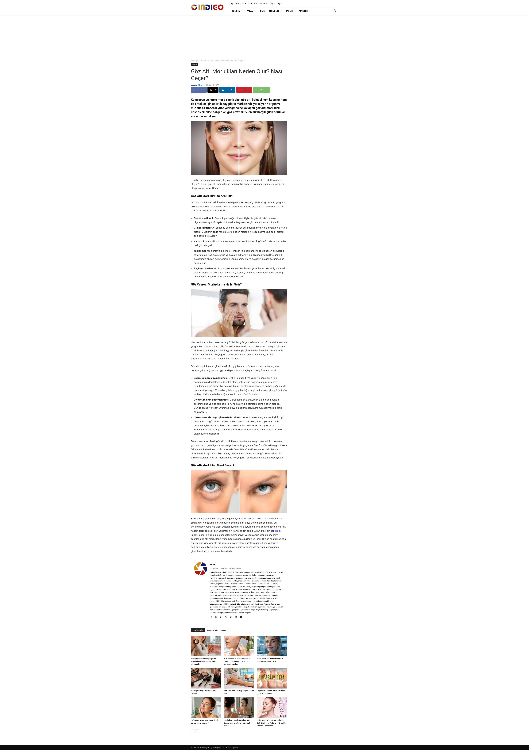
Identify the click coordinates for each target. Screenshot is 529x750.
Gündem (236, 11)
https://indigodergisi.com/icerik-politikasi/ (225, 568)
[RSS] (232, 617)
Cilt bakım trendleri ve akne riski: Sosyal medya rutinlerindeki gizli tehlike (237, 723)
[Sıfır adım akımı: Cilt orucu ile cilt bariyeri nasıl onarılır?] (206, 707)
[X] (237, 617)
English (280, 3)
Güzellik (204, 60)
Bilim (262, 11)
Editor (200, 85)
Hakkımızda (240, 3)
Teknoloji (274, 11)
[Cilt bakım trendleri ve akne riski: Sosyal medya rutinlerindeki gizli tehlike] (239, 707)
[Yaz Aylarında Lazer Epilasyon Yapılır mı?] (239, 678)
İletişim (272, 3)
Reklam (262, 3)
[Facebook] (212, 617)
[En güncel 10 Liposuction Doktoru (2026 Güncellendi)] (272, 678)
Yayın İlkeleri (252, 3)
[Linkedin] (222, 617)
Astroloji (304, 11)
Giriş (231, 3)
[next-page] (197, 731)
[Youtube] (242, 617)
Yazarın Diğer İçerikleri (216, 630)
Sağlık (289, 11)
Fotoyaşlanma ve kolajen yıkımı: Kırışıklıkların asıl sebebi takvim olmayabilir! (204, 661)
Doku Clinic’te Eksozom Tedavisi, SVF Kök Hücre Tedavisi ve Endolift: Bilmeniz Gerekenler (271, 723)
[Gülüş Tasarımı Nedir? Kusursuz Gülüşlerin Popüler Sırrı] (272, 646)
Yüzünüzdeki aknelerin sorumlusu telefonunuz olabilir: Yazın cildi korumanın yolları (237, 661)
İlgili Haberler (198, 630)
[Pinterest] (227, 617)
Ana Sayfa (195, 60)
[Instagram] (217, 617)
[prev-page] (192, 731)
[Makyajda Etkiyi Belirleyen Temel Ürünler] (206, 678)
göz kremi (275, 530)
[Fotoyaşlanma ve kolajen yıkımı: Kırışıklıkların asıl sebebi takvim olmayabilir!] (206, 646)
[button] (334, 11)
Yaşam (250, 11)
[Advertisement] (264, 37)
